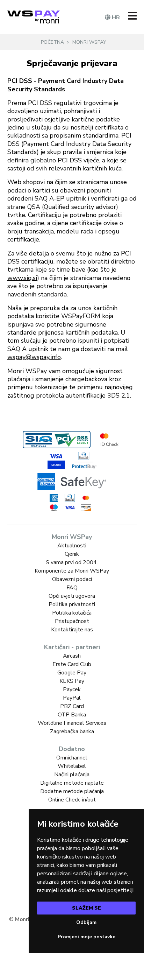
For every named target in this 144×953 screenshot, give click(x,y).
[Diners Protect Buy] (84, 460)
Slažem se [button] (86, 908)
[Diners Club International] (70, 498)
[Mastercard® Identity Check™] (109, 439)
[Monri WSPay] (33, 16)
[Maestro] (54, 508)
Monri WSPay (89, 42)
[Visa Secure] (56, 460)
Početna (52, 42)
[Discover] (86, 507)
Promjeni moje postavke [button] (86, 936)
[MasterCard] (86, 498)
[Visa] (70, 507)
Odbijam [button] (86, 922)
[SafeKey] (71, 481)
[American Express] (54, 498)
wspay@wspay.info (34, 357)
